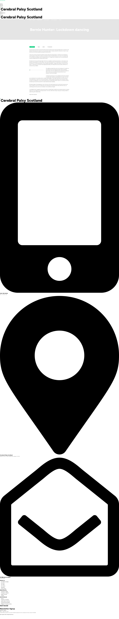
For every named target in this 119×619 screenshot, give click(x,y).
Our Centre (3, 585)
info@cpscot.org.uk (5, 577)
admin (44, 46)
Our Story (3, 583)
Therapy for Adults (4, 591)
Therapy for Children (5, 592)
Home (30, 11)
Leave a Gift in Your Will (5, 601)
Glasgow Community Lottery (6, 603)
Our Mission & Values (5, 581)
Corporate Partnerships (5, 602)
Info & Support (54, 11)
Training (2, 595)
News (60, 11)
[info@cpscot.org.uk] (59, 517)
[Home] (59, 9)
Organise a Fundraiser (5, 599)
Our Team (3, 584)
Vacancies (3, 587)
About (34, 11)
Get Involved (46, 11)
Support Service (4, 594)
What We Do (39, 11)
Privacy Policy (3, 588)
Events (2, 598)
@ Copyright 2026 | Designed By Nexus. (6, 614)
